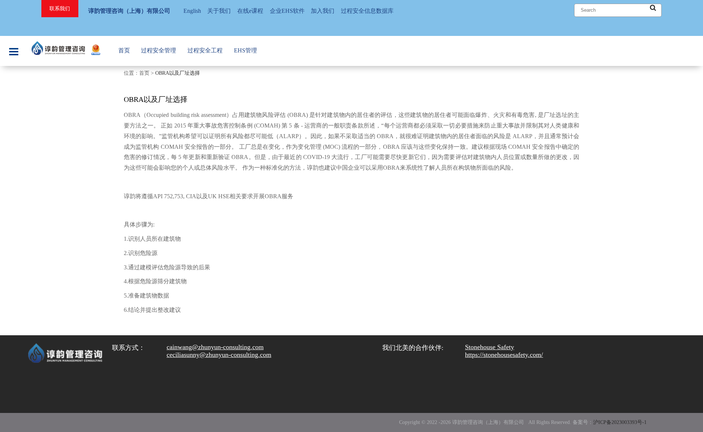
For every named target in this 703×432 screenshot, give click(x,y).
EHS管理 (245, 50)
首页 (124, 50)
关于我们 (219, 11)
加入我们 (322, 11)
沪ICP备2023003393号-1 (620, 422)
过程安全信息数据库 (367, 11)
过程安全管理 (158, 50)
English (192, 11)
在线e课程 (250, 11)
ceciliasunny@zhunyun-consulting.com (219, 354)
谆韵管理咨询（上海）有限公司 (129, 11)
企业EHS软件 (287, 11)
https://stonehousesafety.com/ (504, 354)
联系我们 (59, 8)
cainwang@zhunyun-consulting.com (215, 347)
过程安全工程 (205, 50)
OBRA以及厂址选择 (177, 73)
